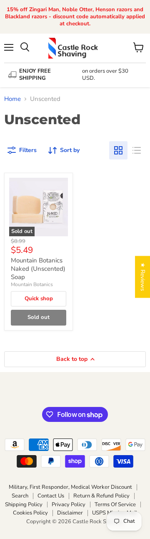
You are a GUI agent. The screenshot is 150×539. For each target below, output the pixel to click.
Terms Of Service (115, 504)
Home (12, 99)
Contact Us (51, 496)
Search (20, 496)
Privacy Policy (68, 504)
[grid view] (118, 150)
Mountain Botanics (32, 284)
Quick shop (39, 298)
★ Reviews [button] (143, 276)
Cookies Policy (30, 513)
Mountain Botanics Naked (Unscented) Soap (38, 268)
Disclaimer (70, 513)
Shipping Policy (23, 504)
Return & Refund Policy (101, 496)
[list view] (137, 150)
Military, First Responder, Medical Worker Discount (70, 487)
